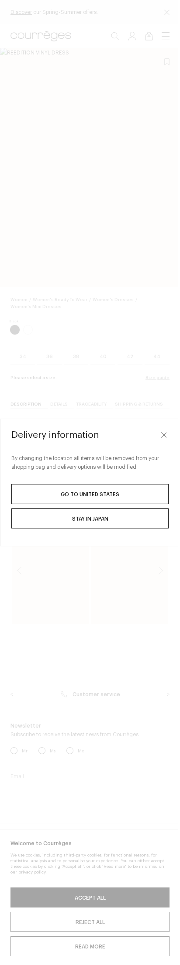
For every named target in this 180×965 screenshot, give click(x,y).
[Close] (157, 435)
